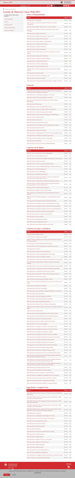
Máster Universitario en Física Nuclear (34, 119)
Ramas (28, 5)
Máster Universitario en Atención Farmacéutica (36, 161)
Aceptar (6, 474)
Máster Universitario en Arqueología (34, 20)
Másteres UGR (7, 2)
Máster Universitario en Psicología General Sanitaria (37, 219)
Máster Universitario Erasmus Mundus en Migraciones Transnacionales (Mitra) (42, 383)
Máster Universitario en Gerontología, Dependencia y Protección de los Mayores (42, 313)
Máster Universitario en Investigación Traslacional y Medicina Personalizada (41, 200)
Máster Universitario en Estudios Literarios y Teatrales (37, 38)
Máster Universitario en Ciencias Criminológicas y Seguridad (38, 256)
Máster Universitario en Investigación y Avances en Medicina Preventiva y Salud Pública (43, 206)
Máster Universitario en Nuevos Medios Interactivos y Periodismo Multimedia (42, 344)
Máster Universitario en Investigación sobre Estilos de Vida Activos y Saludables (42, 334)
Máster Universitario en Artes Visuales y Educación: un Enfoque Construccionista (42, 246)
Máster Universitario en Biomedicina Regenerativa (36, 169)
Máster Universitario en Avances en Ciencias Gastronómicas (38, 251)
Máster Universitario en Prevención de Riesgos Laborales (38, 449)
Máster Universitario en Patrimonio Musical (35, 73)
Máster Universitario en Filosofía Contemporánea (36, 46)
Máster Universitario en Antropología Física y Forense (37, 155)
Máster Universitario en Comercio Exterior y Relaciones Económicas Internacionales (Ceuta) (45, 259)
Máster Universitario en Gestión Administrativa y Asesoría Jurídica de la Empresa (42, 316)
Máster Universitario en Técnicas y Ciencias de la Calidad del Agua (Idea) (41, 143)
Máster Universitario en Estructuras (34, 428)
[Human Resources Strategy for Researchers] (68, 467)
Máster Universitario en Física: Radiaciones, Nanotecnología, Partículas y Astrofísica (43, 125)
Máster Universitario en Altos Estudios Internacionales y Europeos (39, 243)
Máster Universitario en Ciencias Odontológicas (36, 171)
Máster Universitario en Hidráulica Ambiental (35, 434)
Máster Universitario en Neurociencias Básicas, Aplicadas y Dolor (39, 213)
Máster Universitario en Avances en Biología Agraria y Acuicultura (39, 97)
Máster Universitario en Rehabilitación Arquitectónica (37, 452)
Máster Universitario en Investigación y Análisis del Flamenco (38, 58)
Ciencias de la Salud (8, 24)
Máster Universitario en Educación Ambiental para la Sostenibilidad (40, 298)
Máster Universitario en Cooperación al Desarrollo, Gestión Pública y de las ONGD (43, 268)
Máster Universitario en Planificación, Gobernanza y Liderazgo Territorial (41, 350)
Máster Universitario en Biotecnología (34, 104)
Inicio (3, 9)
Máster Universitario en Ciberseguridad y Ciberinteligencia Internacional (41, 415)
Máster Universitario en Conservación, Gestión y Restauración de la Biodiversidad (42, 114)
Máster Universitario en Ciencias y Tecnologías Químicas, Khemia (39, 111)
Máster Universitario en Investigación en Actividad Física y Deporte (40, 331)
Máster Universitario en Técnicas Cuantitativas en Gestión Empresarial (40, 372)
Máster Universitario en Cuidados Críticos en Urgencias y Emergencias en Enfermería (43, 180)
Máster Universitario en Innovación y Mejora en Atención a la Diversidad (41, 321)
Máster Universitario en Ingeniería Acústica (35, 436)
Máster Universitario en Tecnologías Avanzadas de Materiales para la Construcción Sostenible (45, 455)
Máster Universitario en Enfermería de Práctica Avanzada (38, 187)
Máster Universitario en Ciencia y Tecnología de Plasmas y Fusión (39, 106)
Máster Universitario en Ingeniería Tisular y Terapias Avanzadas (39, 190)
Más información (38, 472)
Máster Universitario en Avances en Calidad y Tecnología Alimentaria (40, 163)
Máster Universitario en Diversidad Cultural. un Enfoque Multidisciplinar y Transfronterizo (44, 291)
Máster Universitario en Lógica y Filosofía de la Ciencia (37, 66)
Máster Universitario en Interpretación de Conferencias (37, 55)
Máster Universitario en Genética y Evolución (35, 127)
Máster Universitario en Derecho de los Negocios (36, 276)
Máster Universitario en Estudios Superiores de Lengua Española (39, 41)
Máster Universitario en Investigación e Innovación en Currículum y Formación (42, 326)
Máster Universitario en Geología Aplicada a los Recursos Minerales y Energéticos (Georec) (44, 132)
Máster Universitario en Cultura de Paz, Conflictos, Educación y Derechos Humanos (43, 273)
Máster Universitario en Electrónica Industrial (35, 426)
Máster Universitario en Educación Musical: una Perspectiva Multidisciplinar (41, 304)
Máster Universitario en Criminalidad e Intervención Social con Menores (41, 271)
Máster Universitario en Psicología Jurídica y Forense (37, 221)
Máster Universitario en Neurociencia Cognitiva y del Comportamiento (40, 211)
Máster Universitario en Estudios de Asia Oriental (36, 33)
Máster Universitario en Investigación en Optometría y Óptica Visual (40, 135)
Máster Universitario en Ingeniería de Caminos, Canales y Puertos (39, 439)
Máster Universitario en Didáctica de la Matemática (37, 285)
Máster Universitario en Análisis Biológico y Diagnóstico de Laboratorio (41, 94)
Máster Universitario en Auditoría (33, 248)
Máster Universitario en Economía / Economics (36, 293)
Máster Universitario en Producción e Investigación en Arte (38, 75)
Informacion (7, 9)
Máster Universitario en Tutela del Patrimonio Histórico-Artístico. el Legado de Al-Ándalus (44, 80)
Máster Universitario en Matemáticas (34, 140)
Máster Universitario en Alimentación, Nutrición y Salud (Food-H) (39, 153)
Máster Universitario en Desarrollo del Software (36, 423)
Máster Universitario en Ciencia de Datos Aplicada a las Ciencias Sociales (41, 254)
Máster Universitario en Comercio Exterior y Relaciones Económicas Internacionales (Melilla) (45, 266)
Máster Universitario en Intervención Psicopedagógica (37, 323)
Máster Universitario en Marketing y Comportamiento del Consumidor (40, 339)
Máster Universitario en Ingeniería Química (35, 447)
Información (23, 5)
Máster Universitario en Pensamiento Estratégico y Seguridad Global (40, 347)
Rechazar (14, 474)
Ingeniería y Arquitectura (9, 30)
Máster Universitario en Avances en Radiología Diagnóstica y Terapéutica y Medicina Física (44, 166)
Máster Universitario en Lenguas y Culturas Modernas (37, 61)
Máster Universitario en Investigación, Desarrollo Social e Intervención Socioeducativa (43, 337)
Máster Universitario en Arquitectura (34, 413)
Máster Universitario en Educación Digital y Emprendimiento (38, 301)
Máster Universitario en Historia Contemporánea (36, 49)
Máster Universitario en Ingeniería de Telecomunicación (38, 442)
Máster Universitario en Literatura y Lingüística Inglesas (37, 63)
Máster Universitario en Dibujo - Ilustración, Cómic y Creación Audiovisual (41, 26)
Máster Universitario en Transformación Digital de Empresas (38, 457)
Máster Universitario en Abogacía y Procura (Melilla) (37, 237)
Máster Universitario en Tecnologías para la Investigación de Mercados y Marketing (43, 375)
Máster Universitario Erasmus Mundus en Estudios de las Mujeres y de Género (42, 377)
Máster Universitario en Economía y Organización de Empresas (39, 296)
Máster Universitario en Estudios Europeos (35, 310)
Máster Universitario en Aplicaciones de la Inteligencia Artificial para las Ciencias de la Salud (44, 158)
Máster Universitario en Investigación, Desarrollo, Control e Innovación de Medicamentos (44, 208)
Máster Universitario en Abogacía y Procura (35, 234)
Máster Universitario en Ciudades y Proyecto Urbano (37, 421)
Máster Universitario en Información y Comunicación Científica (39, 318)
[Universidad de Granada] (65, 2)
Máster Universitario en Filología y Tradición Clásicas (37, 44)
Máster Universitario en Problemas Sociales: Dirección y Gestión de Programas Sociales (43, 352)
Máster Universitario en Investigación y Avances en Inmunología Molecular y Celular (43, 203)
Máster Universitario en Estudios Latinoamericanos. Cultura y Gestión (40, 36)
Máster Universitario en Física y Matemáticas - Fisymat (37, 122)
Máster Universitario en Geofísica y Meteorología (36, 130)
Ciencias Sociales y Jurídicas (10, 27)
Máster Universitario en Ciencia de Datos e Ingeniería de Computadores (41, 418)
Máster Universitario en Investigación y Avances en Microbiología (39, 138)
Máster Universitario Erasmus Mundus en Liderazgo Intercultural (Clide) (40, 380)
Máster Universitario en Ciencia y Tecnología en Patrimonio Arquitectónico (41, 109)
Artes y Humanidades (9, 19)
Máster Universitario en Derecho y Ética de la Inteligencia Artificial (40, 279)
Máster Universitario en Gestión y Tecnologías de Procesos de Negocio (40, 431)
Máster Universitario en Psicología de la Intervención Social (38, 367)
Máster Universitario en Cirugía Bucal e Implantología (37, 174)
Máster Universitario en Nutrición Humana (35, 216)
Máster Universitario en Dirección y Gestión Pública (37, 288)
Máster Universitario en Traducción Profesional (36, 78)
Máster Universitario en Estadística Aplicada (35, 117)
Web (70, 20)
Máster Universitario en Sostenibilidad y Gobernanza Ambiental (39, 370)
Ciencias (6, 21)
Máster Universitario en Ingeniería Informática (36, 444)
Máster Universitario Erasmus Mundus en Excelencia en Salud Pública (40, 224)
